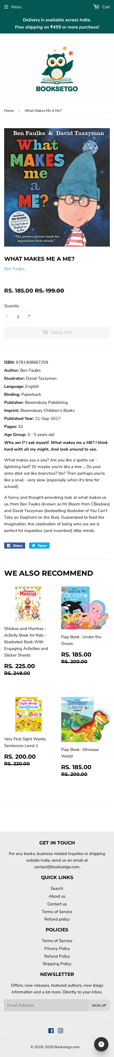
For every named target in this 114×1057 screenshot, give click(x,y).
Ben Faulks (14, 269)
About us (57, 896)
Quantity (11, 306)
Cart (105, 7)
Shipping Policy (57, 963)
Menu (16, 7)
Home (9, 110)
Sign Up (99, 1005)
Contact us (57, 904)
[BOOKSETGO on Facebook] (51, 1031)
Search (57, 888)
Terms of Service (57, 911)
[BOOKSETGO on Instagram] (60, 1031)
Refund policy (57, 919)
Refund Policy (57, 956)
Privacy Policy (57, 948)
